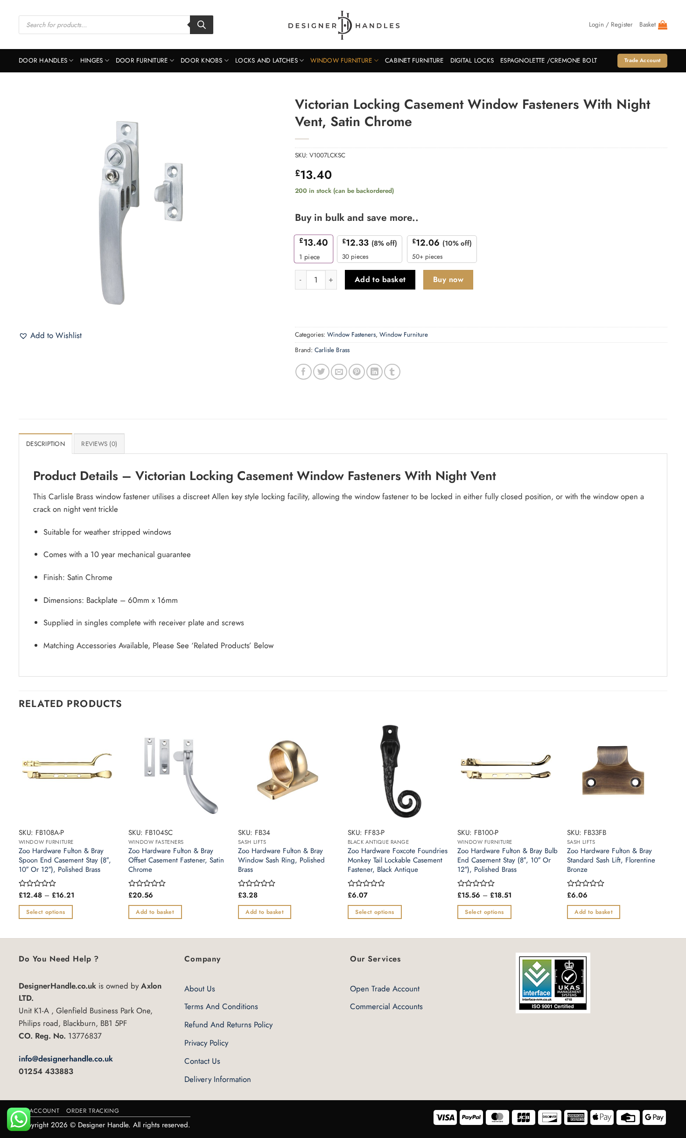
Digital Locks (472, 60)
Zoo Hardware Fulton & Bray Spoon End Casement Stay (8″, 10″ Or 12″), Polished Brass (65, 860)
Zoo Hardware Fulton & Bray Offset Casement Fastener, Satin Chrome (176, 860)
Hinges (91, 60)
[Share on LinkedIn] (374, 372)
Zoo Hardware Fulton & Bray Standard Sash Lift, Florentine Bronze (611, 860)
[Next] (667, 829)
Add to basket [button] (155, 912)
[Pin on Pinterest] (357, 372)
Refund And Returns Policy (228, 1024)
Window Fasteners (351, 334)
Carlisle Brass (332, 350)
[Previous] (19, 829)
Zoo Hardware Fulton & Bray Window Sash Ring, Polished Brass (281, 860)
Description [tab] (45, 443)
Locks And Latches (266, 60)
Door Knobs (202, 60)
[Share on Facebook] (303, 372)
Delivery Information (217, 1079)
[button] (611, 24)
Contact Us (202, 1061)
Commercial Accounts (386, 1006)
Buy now (448, 279)
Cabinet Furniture (414, 60)
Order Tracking (92, 1110)
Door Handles (43, 60)
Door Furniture (142, 60)
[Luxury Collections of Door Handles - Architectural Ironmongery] (343, 25)
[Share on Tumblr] (392, 372)
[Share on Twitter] (321, 372)
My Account (39, 1110)
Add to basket (380, 279)
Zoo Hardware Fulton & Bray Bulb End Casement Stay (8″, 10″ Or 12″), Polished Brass (507, 860)
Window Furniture (341, 60)
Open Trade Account (385, 988)
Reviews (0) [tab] (99, 443)
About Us (199, 988)
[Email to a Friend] (339, 372)
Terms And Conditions (221, 1006)
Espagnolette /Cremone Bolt (548, 60)
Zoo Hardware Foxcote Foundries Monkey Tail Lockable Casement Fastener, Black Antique (398, 860)
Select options (45, 912)
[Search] (201, 24)
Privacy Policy (206, 1042)
